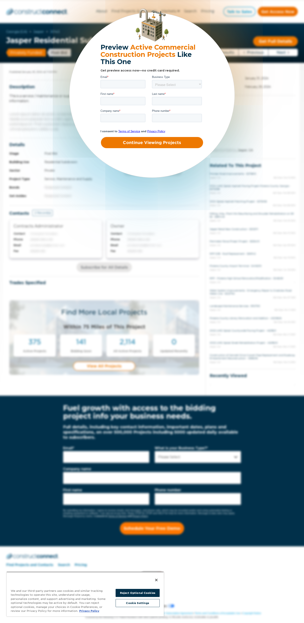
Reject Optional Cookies (137, 592)
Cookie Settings (137, 603)
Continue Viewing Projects (152, 142)
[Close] (156, 580)
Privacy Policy (89, 610)
